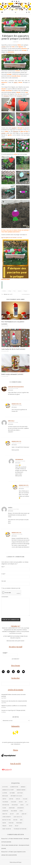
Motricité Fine (6, 819)
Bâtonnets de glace (16, 795)
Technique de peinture (20, 828)
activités (3, 46)
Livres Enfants (6, 816)
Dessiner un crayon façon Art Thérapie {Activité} (13, 710)
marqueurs (6, 96)
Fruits (14, 291)
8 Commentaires (26, 294)
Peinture (11, 822)
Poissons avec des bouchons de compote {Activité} (14, 701)
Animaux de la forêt (8, 789)
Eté (27, 804)
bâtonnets (15, 131)
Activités (4, 291)
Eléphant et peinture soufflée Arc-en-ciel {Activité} (13, 705)
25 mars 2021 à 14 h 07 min (13, 509)
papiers (16, 82)
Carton (11, 798)
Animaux (23, 786)
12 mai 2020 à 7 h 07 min (16, 443)
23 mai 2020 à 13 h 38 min (20, 461)
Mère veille (11, 421)
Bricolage (5, 795)
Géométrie (5, 810)
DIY (26, 801)
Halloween (14, 810)
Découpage (15, 804)
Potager (25, 291)
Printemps (19, 822)
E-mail (3, 574)
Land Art (24, 813)
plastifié (14, 128)
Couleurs (13, 801)
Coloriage (5, 801)
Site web (3, 581)
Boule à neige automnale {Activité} (12, 374)
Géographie (20, 807)
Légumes (19, 291)
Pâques (4, 825)
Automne (12, 792)
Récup (10, 825)
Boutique (20, 792)
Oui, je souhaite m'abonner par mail (11, 588)
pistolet (3, 133)
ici (26, 234)
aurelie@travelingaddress (16, 386)
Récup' (17, 825)
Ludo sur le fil (18, 816)
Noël (21, 819)
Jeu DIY (12, 813)
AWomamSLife (19, 459)
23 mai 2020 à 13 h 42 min (24, 486)
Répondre (10, 390)
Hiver (21, 810)
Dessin (21, 801)
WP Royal (19, 862)
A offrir (4, 792)
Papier (4, 822)
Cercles (18, 798)
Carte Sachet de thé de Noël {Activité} (13, 349)
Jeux (18, 813)
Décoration (5, 804)
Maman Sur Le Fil (8, 294)
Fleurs (4, 807)
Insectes (4, 813)
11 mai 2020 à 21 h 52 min (17, 405)
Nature (15, 819)
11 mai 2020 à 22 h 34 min (13, 422)
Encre (22, 804)
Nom (3, 566)
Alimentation (14, 786)
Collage (9, 291)
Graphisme (12, 807)
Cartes (4, 798)
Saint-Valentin (6, 828)
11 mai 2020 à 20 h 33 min (13, 388)
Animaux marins (21, 789)
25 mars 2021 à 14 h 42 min (17, 534)
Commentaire (4, 596)
